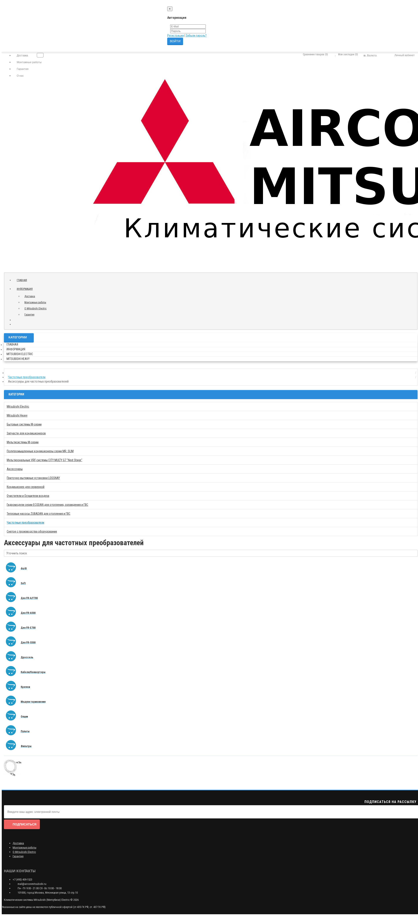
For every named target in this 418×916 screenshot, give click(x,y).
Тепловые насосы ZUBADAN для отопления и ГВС (38, 513)
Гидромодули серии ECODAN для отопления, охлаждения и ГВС (47, 504)
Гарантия (22, 69)
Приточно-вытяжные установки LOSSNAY (33, 478)
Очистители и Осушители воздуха (28, 496)
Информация (25, 288)
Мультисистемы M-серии (23, 442)
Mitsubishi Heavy (18, 359)
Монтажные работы (29, 62)
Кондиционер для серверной (25, 487)
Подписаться (24, 824)
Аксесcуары (15, 469)
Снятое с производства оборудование (32, 531)
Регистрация (175, 35)
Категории (17, 337)
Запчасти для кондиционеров (26, 433)
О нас (20, 75)
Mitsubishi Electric (20, 354)
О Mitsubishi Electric (35, 308)
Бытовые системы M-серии (24, 424)
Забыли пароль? (196, 35)
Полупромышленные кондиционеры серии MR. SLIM (40, 451)
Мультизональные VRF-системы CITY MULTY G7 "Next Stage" (44, 460)
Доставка (22, 55)
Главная (22, 280)
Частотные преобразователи (25, 522)
